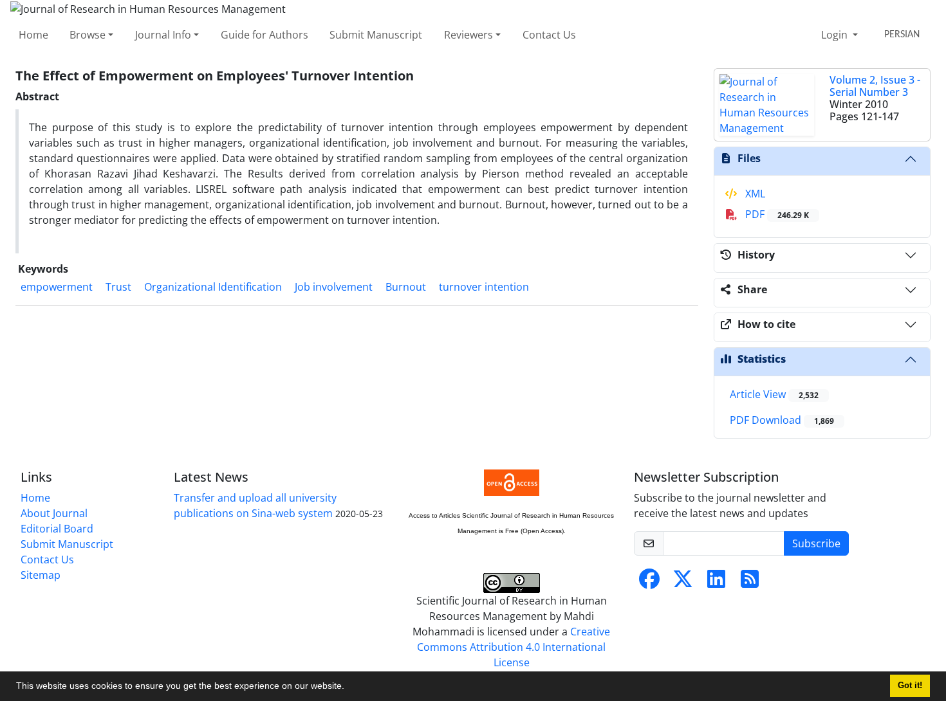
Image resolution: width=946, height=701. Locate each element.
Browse (88, 35)
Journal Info (163, 35)
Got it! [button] (910, 685)
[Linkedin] (716, 583)
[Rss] (749, 583)
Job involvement (334, 287)
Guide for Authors (264, 35)
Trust (118, 287)
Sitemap (40, 575)
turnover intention (484, 287)
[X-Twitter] (682, 583)
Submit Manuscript (375, 35)
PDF (776, 214)
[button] (349, 687)
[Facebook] (649, 583)
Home (33, 35)
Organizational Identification (213, 287)
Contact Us (549, 35)
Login (835, 35)
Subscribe (816, 543)
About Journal (54, 513)
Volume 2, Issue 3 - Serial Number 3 (875, 86)
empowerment (57, 287)
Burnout (405, 287)
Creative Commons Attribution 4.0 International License (513, 646)
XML (754, 194)
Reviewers (468, 35)
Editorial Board (57, 529)
